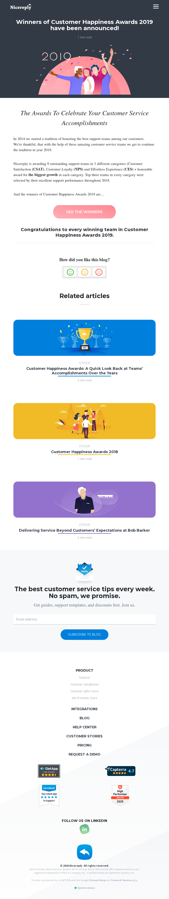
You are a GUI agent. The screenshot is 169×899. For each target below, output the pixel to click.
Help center (84, 727)
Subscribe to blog (84, 634)
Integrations (84, 709)
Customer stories (84, 736)
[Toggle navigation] (156, 6)
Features (84, 677)
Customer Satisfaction (84, 684)
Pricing (84, 745)
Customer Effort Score (84, 691)
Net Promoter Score (84, 698)
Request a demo (84, 754)
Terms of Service (121, 880)
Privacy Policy (97, 880)
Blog (85, 718)
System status (86, 887)
